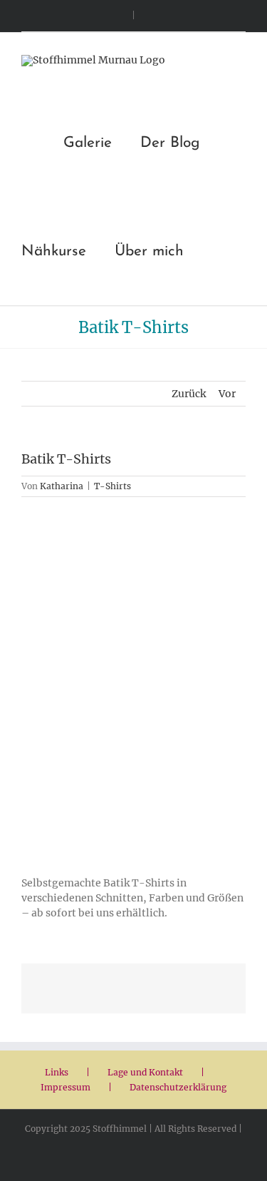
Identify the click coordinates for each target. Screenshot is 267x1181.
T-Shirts (112, 486)
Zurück (189, 393)
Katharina (61, 486)
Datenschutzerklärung (178, 1087)
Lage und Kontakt (145, 1072)
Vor (227, 393)
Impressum (65, 1087)
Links (56, 1072)
